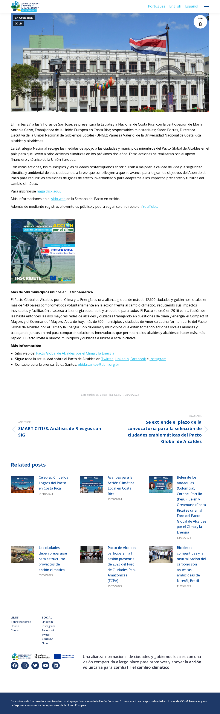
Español (191, 6)
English (175, 6)
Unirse (15, 626)
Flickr (45, 643)
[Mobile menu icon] (206, 6)
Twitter (46, 635)
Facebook (48, 630)
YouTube (47, 639)
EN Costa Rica (24, 17)
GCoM (18, 23)
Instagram (48, 626)
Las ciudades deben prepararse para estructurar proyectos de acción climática (53, 558)
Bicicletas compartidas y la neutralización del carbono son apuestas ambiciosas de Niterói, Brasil (191, 564)
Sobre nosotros (21, 622)
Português (156, 6)
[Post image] (22, 484)
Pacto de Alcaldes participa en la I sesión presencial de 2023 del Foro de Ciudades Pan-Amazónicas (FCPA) (122, 564)
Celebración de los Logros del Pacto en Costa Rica (53, 483)
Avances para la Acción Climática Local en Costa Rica (121, 485)
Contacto (16, 630)
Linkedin (47, 622)
